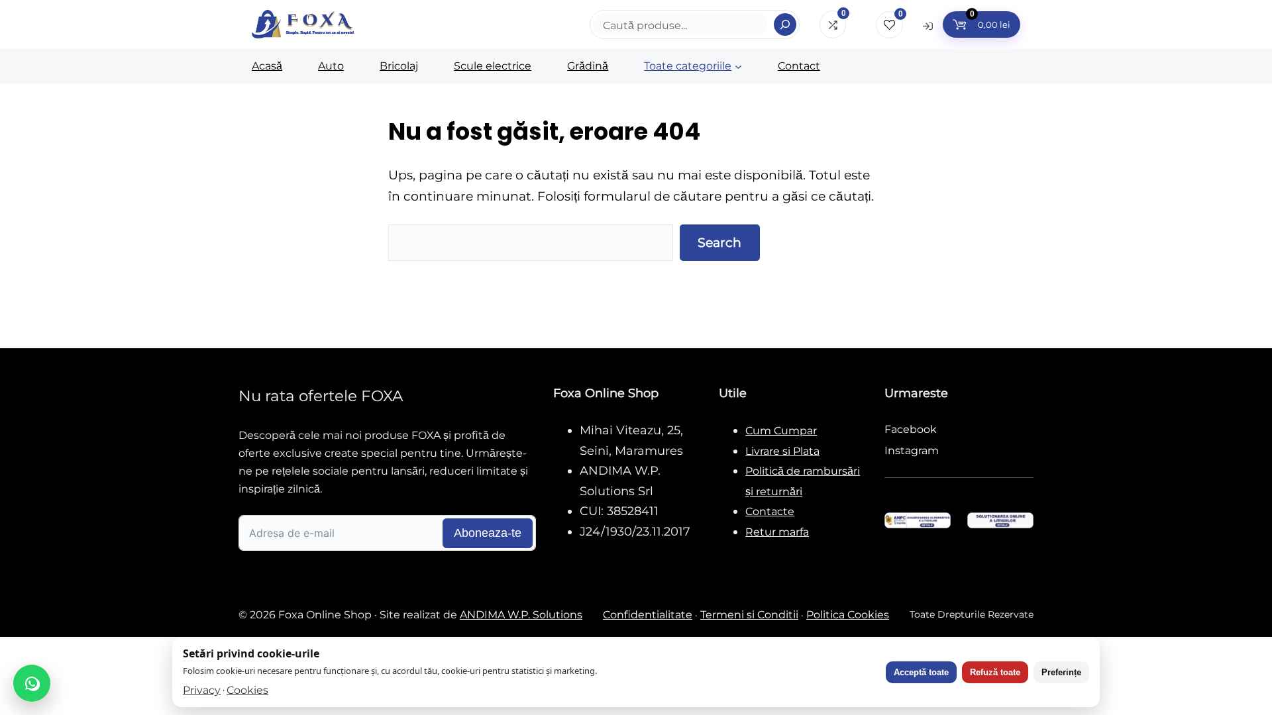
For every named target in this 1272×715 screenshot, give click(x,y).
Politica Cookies (847, 614)
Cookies (247, 690)
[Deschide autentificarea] (928, 25)
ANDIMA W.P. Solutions (521, 614)
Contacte (769, 511)
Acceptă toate (921, 672)
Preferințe (1061, 672)
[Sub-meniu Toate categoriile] (738, 66)
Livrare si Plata (782, 451)
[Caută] (785, 24)
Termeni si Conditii (749, 614)
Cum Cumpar (781, 430)
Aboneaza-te (487, 533)
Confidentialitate (647, 614)
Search (719, 242)
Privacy (202, 690)
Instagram (911, 450)
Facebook (910, 429)
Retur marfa (777, 532)
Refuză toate (995, 672)
